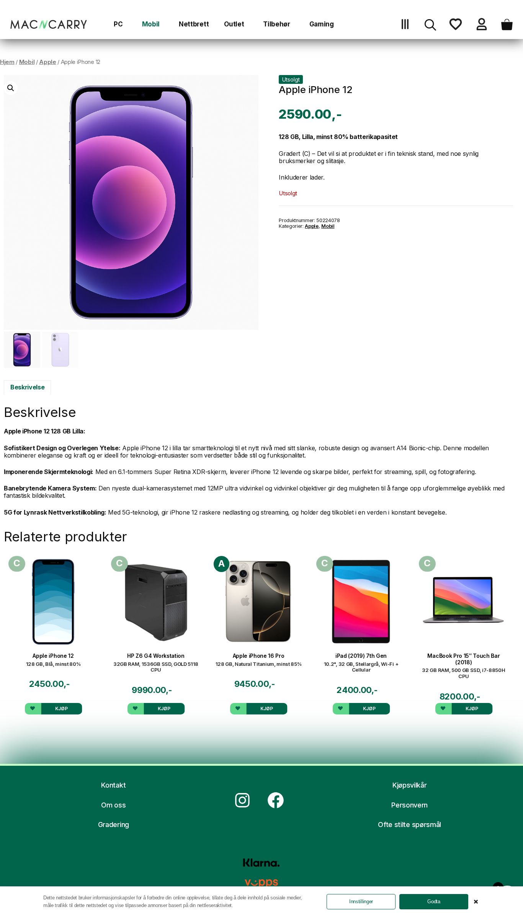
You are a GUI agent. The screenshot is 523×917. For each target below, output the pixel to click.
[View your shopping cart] (507, 27)
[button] (430, 27)
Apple (47, 62)
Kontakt (113, 785)
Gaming (321, 24)
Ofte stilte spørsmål (409, 825)
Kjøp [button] (61, 708)
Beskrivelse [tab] (27, 387)
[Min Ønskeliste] (455, 27)
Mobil (151, 24)
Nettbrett (194, 24)
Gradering (113, 825)
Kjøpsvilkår (409, 785)
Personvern (409, 805)
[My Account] (481, 27)
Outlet (234, 24)
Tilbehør (276, 24)
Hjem (7, 62)
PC (118, 24)
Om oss (113, 805)
